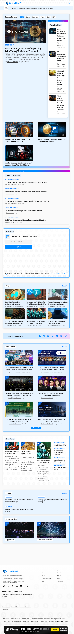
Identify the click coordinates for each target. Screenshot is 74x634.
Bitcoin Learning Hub (47, 573)
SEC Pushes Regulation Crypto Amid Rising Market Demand (23, 211)
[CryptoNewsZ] (13, 3)
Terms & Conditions (54, 273)
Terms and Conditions (25, 606)
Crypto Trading (45, 575)
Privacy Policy (14, 606)
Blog (43, 581)
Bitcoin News (9, 45)
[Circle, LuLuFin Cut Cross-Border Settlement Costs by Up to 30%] (52, 31)
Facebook (40, 336)
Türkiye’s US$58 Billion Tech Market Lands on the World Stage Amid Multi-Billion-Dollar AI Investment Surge (19, 369)
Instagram (48, 336)
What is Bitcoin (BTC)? (60, 445)
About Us (59, 573)
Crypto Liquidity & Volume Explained (59, 461)
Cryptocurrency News (11, 179)
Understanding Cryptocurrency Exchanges (58, 452)
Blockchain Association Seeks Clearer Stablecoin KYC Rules (61, 56)
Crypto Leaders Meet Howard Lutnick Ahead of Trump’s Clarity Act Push (27, 201)
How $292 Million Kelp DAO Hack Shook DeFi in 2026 (56, 322)
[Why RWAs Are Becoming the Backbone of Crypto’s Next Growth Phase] (36, 313)
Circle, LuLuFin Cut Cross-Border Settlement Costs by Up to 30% (61, 34)
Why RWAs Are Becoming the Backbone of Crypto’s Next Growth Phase (36, 322)
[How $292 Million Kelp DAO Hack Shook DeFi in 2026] (58, 313)
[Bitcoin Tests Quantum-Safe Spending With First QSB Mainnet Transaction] (25, 31)
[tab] (22, 17)
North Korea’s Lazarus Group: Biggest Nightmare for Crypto (14, 322)
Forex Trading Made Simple (60, 468)
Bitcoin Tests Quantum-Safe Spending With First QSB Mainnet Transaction (33, 8)
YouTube (52, 336)
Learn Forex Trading (47, 578)
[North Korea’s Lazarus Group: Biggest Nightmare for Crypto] (15, 313)
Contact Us (60, 581)
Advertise (59, 575)
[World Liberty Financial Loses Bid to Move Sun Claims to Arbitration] (52, 98)
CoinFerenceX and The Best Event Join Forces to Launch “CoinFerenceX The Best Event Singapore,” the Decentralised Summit (19, 395)
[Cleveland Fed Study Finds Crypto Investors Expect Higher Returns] (52, 73)
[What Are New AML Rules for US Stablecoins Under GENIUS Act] (36, 294)
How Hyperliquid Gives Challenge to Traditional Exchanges (12, 303)
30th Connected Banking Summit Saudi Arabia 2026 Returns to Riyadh (19, 420)
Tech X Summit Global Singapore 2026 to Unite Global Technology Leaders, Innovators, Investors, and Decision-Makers (51, 369)
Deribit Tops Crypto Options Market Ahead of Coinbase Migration (25, 220)
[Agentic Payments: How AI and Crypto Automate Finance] (58, 294)
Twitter (44, 336)
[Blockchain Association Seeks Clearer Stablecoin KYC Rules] (52, 54)
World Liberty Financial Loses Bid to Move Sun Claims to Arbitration (61, 103)
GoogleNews (61, 336)
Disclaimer (5, 609)
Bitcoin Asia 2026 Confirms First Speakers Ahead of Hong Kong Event (51, 394)
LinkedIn (56, 336)
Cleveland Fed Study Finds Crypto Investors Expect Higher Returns (61, 78)
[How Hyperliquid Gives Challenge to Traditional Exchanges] (15, 294)
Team (58, 578)
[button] (3, 3)
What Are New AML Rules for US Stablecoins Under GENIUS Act (36, 303)
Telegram (65, 336)
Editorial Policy (6, 606)
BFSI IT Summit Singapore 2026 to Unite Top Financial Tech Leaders (51, 420)
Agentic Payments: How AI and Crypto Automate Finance (57, 303)
